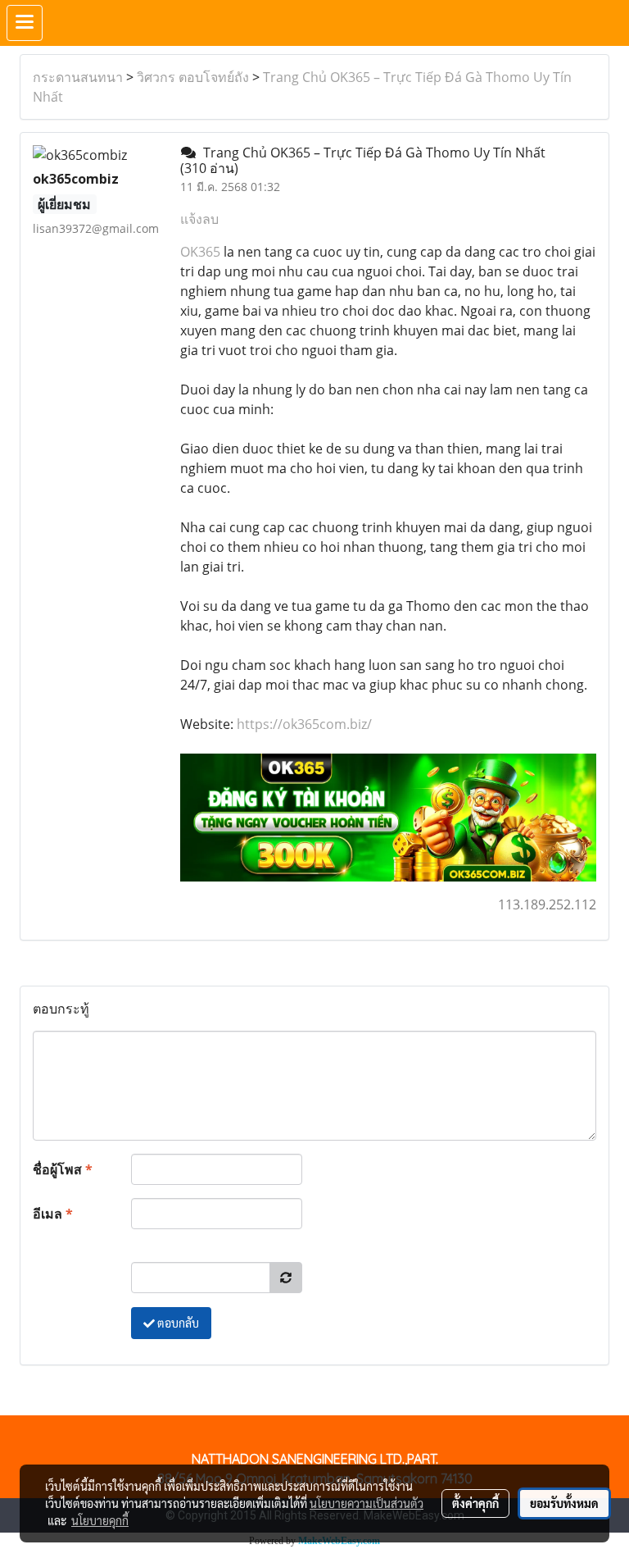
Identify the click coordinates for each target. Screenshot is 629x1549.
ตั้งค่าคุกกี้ (475, 1503)
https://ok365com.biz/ (304, 724)
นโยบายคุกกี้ (100, 1520)
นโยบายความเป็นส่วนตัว (366, 1503)
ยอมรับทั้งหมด (564, 1503)
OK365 (200, 252)
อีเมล (53, 1214)
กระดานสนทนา (78, 77)
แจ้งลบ (199, 219)
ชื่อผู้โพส (63, 1169)
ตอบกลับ (177, 1322)
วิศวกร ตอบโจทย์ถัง (193, 77)
